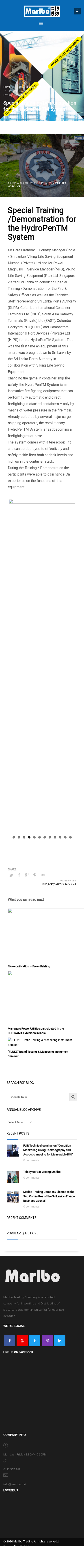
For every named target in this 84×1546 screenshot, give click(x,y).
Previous (15, 665)
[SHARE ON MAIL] (42, 875)
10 (60, 837)
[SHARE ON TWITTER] (11, 875)
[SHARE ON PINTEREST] (34, 875)
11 (65, 837)
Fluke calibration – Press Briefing (29, 966)
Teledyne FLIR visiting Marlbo (42, 1171)
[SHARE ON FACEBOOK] (19, 875)
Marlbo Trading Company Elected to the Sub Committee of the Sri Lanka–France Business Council (49, 1196)
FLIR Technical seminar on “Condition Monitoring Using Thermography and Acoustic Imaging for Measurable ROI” (48, 1150)
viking (72, 884)
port (50, 884)
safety (58, 884)
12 (70, 837)
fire (44, 884)
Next (68, 665)
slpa (65, 884)
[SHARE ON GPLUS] (27, 875)
